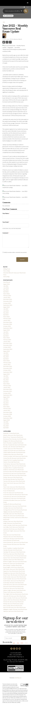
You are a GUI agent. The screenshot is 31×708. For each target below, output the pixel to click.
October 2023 (7, 347)
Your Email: (5, 222)
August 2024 (6, 330)
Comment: (5, 233)
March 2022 (6, 383)
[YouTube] (17, 649)
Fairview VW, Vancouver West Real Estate (14, 481)
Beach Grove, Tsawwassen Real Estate (13, 437)
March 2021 (6, 406)
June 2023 (6, 355)
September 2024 (7, 328)
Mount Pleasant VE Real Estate (11, 540)
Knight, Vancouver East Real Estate (12, 523)
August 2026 (6, 284)
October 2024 (7, 326)
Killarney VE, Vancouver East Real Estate (13, 515)
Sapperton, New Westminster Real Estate (14, 571)
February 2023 (7, 362)
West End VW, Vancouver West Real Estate (14, 607)
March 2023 (6, 360)
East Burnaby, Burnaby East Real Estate (13, 479)
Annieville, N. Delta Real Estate (11, 433)
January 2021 (6, 410)
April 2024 (6, 335)
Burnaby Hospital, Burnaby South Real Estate (14, 444)
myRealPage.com (17, 677)
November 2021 (7, 391)
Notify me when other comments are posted (15, 252)
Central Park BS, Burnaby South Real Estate (14, 458)
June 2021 (6, 401)
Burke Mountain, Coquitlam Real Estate (13, 443)
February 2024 (7, 339)
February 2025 (7, 318)
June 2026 (6, 288)
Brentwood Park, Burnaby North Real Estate (14, 439)
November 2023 (7, 345)
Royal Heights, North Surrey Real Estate (13, 567)
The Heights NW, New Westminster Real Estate (15, 594)
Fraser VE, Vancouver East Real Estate (13, 492)
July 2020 (5, 422)
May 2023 (6, 357)
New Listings (6, 271)
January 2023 (6, 364)
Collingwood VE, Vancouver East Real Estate (14, 465)
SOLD (27, 7)
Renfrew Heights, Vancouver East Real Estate (15, 561)
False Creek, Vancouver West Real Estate (14, 487)
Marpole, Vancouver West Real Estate (13, 536)
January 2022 (6, 387)
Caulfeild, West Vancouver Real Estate (13, 454)
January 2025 (6, 320)
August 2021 (6, 397)
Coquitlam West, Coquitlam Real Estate (13, 467)
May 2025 (6, 313)
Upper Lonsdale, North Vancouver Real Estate (15, 598)
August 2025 (6, 307)
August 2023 (6, 351)
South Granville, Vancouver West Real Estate (14, 578)
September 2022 (7, 372)
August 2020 (6, 420)
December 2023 (7, 343)
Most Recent (6, 282)
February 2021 (7, 408)
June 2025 (6, 311)
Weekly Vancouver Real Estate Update (13, 603)
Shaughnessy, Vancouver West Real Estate (14, 573)
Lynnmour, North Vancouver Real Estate (13, 529)
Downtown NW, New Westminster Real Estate (15, 471)
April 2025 (6, 314)
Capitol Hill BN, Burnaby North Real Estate (14, 452)
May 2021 (6, 403)
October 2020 (7, 416)
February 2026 (7, 295)
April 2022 (6, 381)
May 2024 (6, 334)
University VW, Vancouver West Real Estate (14, 596)
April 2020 (6, 427)
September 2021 (7, 395)
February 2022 (7, 385)
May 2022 (6, 379)
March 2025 (6, 316)
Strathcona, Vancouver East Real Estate (13, 588)
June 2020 (6, 424)
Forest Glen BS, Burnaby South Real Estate (14, 488)
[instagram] (14, 649)
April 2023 (6, 358)
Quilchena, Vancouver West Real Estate (13, 559)
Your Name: (5, 213)
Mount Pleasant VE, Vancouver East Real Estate (15, 542)
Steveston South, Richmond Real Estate (13, 586)
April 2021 (6, 404)
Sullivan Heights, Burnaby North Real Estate (14, 590)
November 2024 (7, 324)
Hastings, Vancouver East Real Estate (12, 508)
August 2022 (6, 374)
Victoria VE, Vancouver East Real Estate (13, 601)
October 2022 (7, 370)
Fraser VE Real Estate (9, 490)
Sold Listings (6, 276)
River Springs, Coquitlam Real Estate (12, 565)
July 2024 (5, 332)
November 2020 (7, 414)
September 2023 (7, 349)
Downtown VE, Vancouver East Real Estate (14, 473)
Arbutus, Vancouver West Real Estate (13, 435)
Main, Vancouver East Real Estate (12, 534)
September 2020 (7, 418)
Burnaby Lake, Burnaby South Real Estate (14, 446)
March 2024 (6, 337)
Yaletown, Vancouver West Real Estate (13, 611)
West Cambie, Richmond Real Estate (12, 605)
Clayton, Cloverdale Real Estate (11, 462)
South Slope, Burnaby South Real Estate (13, 582)
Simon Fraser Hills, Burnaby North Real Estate (15, 575)
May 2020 (6, 425)
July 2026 (5, 286)
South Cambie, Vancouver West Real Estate (14, 577)
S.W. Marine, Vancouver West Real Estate (14, 569)
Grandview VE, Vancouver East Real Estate (14, 498)
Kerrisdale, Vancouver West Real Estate (13, 513)
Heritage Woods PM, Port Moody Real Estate (15, 510)
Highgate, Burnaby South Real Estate (12, 511)
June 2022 (6, 378)
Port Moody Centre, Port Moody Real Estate (14, 555)
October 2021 (7, 393)
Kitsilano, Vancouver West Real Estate (13, 521)
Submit (22, 259)
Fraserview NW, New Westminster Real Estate (15, 494)
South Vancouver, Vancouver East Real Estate (15, 584)
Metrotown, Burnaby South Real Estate (13, 538)
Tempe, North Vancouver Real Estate (12, 592)
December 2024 (7, 322)
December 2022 (7, 366)
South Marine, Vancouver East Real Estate (14, 580)
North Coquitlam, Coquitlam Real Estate (13, 548)
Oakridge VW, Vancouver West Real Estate (14, 552)
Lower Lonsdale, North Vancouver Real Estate (15, 525)
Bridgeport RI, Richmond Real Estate (12, 441)
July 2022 (5, 376)
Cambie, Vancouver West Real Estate (12, 448)
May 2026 (6, 290)
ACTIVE (21, 7)
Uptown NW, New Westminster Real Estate (14, 600)
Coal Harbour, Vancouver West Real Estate (14, 464)
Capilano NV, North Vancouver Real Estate (14, 450)
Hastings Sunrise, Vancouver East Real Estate (14, 506)
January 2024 (6, 341)
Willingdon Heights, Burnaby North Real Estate (15, 609)
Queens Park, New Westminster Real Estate (14, 557)
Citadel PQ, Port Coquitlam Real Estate (13, 460)
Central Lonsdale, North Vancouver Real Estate (15, 456)
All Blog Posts (6, 269)
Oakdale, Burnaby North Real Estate (12, 550)
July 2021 (5, 399)
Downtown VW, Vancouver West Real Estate (14, 475)
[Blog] (20, 649)
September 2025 (7, 305)
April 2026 (6, 291)
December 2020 (7, 412)
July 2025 (5, 309)
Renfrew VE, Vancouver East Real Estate (13, 563)
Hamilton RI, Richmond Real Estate (12, 504)
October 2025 (7, 303)
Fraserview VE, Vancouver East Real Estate (14, 496)
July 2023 (5, 353)
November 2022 (7, 368)
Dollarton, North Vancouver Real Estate (13, 469)
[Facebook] (11, 649)
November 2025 (7, 301)
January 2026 (6, 297)
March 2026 (6, 293)
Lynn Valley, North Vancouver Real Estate (13, 527)
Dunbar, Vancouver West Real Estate (12, 477)
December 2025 (7, 299)
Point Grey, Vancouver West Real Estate (13, 554)
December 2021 (7, 389)
